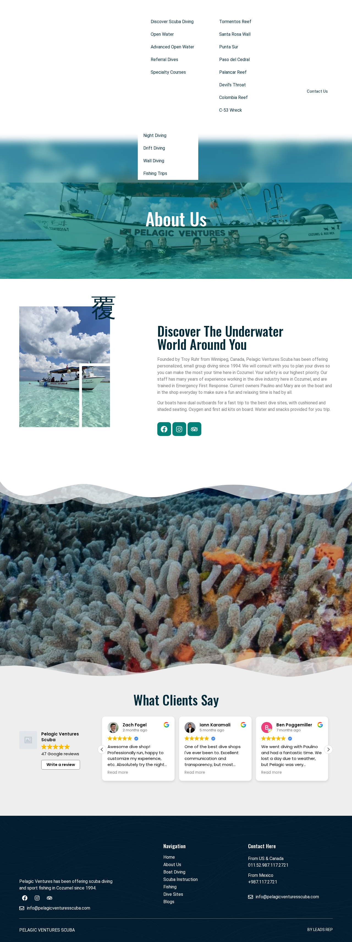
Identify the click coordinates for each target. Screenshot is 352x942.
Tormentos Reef (235, 21)
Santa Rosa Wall (235, 34)
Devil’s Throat (232, 84)
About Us (98, 9)
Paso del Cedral (234, 59)
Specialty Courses (168, 72)
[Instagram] (179, 429)
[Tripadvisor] (194, 429)
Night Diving (154, 135)
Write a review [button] (60, 764)
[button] (175, 9)
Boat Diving (126, 9)
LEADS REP (323, 929)
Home (75, 9)
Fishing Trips (155, 173)
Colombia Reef (233, 97)
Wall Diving (153, 160)
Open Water (162, 34)
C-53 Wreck (230, 110)
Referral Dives (164, 59)
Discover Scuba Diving (172, 21)
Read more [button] (118, 772)
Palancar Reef (233, 72)
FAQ (210, 122)
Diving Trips (149, 122)
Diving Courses (159, 9)
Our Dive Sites (227, 9)
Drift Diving (154, 148)
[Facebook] (164, 429)
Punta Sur (228, 47)
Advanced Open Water (172, 47)
